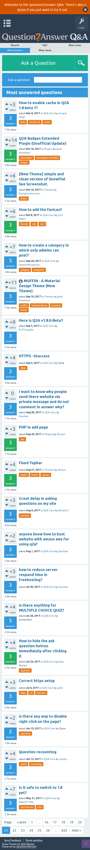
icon (42, 224)
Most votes (75, 45)
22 (14, 830)
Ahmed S (63, 510)
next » (76, 830)
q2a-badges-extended (47, 157)
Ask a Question (38, 63)
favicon (24, 224)
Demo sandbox (34, 840)
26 (48, 830)
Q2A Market (28, 844)
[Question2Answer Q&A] (45, 36)
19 (71, 822)
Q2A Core (48, 113)
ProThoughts (26, 329)
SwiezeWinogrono (29, 264)
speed (24, 764)
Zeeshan (23, 416)
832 (64, 830)
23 (23, 830)
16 (46, 822)
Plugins (48, 148)
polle (60, 687)
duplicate (25, 670)
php (22, 439)
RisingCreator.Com (29, 193)
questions (25, 733)
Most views (45, 50)
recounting (36, 764)
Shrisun (61, 434)
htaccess (41, 693)
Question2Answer (26, 846)
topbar (24, 475)
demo (21, 10)
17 (55, 822)
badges (24, 162)
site (34, 224)
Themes (48, 189)
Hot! (44, 45)
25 (39, 830)
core (39, 807)
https (23, 368)
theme (24, 198)
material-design (39, 305)
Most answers (15, 50)
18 (63, 822)
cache (47, 122)
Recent (15, 45)
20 (80, 822)
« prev (21, 822)
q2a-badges (26, 157)
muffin (24, 305)
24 (31, 830)
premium (55, 305)
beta (23, 122)
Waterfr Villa (26, 802)
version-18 (34, 122)
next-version (27, 807)
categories (38, 270)
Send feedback (12, 840)
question (25, 515)
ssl (31, 693)
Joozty (63, 759)
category (25, 270)
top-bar (45, 475)
